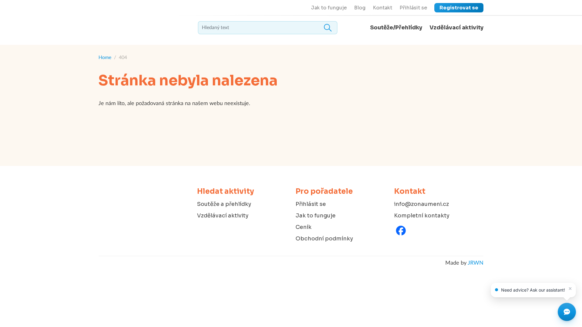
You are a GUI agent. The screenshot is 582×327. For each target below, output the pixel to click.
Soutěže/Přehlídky (396, 27)
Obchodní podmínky (324, 238)
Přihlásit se (413, 8)
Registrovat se (459, 8)
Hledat (328, 28)
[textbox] (267, 27)
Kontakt (382, 8)
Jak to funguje (329, 8)
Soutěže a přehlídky (224, 204)
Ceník (304, 227)
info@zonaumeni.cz (421, 204)
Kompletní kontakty (422, 215)
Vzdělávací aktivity (456, 27)
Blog (360, 8)
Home (105, 57)
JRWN (475, 263)
